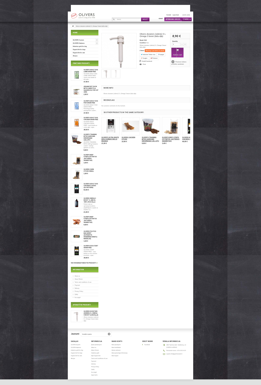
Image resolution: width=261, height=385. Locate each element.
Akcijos (75, 56)
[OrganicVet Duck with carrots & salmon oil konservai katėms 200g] (76, 91)
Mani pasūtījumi (116, 344)
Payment (77, 285)
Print (144, 64)
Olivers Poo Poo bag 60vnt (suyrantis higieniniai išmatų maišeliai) (90, 234)
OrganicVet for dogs (79, 49)
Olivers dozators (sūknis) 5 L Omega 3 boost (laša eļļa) (91, 313)
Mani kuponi (115, 355)
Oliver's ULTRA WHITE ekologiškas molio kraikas (110, 139)
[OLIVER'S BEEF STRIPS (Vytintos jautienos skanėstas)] (76, 160)
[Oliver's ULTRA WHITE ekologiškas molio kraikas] (110, 126)
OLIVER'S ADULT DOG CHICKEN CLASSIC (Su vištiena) (91, 185)
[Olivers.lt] (90, 16)
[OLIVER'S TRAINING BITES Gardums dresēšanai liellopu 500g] (76, 139)
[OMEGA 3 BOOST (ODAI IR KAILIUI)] (76, 203)
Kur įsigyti (77, 297)
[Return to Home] (73, 26)
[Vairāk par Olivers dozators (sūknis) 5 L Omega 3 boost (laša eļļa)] (76, 316)
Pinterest (155, 58)
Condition (143, 43)
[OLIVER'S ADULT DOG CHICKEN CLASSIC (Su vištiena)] (76, 189)
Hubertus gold (95, 353)
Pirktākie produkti (81, 63)
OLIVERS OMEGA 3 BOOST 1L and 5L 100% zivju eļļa (90, 200)
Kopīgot (161, 54)
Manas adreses (116, 350)
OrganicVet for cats (79, 52)
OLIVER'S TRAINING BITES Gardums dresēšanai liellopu (150, 139)
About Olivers (78, 279)
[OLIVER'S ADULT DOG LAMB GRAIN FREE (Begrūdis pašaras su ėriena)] (76, 75)
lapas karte (176, 15)
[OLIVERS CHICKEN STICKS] (131, 126)
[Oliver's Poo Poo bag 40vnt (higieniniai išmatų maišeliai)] (76, 236)
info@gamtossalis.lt (176, 354)
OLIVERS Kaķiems (79, 43)
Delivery (76, 288)
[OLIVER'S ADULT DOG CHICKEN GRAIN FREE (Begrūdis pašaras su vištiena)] (76, 123)
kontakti (168, 15)
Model (142, 40)
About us (77, 276)
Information (78, 270)
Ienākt (161, 18)
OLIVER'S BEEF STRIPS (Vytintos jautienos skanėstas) (170, 139)
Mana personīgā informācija (119, 353)
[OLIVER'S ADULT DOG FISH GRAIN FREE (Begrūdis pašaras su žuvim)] (76, 106)
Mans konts (117, 341)
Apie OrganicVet (95, 355)
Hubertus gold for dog (80, 46)
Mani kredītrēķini (116, 347)
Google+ (145, 58)
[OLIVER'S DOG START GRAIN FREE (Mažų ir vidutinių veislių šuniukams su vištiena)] (76, 251)
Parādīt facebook (147, 61)
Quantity (175, 41)
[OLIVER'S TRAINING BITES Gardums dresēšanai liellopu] (151, 126)
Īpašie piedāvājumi (96, 344)
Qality (76, 294)
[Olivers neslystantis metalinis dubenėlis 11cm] (105, 73)
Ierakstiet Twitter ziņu (148, 54)
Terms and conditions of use (82, 282)
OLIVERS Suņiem (78, 40)
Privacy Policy (78, 291)
